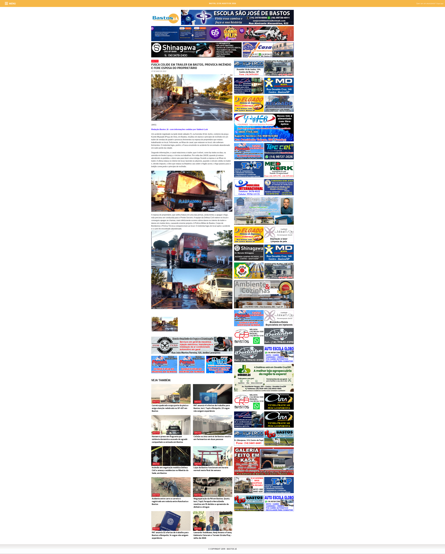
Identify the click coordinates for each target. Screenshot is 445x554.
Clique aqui (439, 4)
